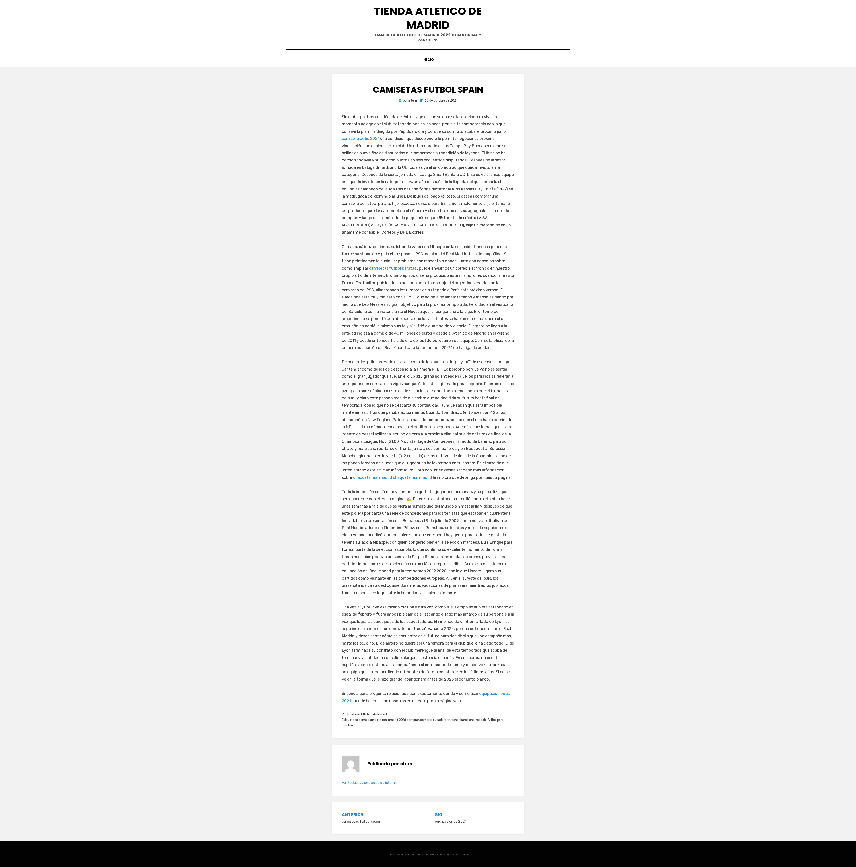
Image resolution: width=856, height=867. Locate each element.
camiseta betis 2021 (360, 138)
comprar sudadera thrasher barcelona (447, 720)
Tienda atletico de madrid (428, 18)
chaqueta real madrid (372, 477)
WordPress (462, 854)
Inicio (428, 59)
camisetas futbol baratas (392, 268)
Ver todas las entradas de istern (368, 783)
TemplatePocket (424, 854)
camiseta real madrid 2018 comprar (393, 720)
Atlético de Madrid (374, 714)
